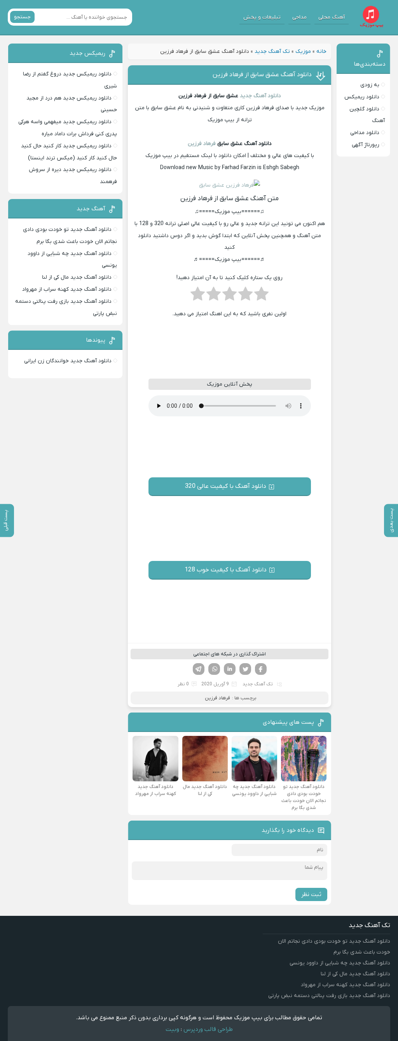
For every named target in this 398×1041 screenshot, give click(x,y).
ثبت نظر (311, 894)
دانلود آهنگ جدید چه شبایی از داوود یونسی (340, 963)
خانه (321, 51)
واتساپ (214, 669)
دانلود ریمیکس (361, 97)
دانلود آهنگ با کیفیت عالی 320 (225, 486)
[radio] (261, 296)
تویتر (245, 669)
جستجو (22, 17)
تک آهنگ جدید (272, 51)
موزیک (303, 51)
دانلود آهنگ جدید (260, 96)
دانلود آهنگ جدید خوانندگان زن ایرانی (68, 361)
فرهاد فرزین (202, 143)
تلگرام (198, 669)
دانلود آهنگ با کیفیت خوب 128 (226, 570)
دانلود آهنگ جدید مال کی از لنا (77, 277)
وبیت (172, 1029)
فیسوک (261, 669)
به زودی (369, 85)
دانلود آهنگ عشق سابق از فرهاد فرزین (262, 75)
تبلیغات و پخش (262, 17)
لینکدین (230, 669)
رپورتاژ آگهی (365, 144)
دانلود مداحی (364, 132)
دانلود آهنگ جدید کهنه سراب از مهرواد (67, 289)
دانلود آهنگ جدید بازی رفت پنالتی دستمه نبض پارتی (329, 995)
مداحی (299, 17)
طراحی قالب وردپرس (208, 1029)
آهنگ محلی (331, 17)
